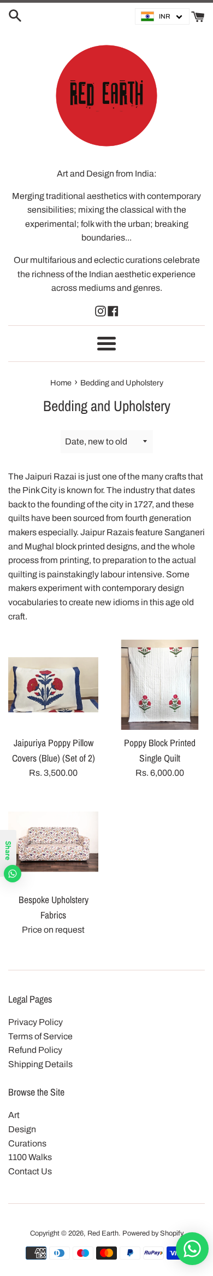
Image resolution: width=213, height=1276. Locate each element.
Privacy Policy (35, 1022)
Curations (27, 1143)
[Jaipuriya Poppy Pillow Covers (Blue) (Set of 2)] (53, 685)
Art (14, 1115)
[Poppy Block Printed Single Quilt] (160, 685)
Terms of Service (40, 1036)
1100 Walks (30, 1157)
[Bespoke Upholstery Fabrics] (53, 842)
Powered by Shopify (153, 1233)
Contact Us (30, 1171)
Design (22, 1129)
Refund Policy (35, 1050)
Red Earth (103, 1233)
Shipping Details (40, 1064)
